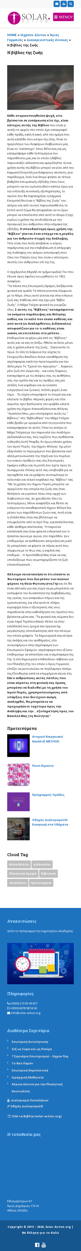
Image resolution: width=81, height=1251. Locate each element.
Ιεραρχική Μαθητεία (28, 1077)
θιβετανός (48, 873)
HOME (12, 35)
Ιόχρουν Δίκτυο (33, 35)
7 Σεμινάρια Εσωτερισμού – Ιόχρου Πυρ (40, 1056)
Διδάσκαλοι (42, 864)
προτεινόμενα (41, 883)
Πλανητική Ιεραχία (23, 873)
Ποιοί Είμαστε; (43, 766)
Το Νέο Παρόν (22, 1063)
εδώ (10, 935)
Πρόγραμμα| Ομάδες (48, 795)
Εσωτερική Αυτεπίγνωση (30, 1042)
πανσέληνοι (18, 883)
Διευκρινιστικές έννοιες (47, 40)
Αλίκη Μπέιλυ (19, 864)
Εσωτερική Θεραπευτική (30, 1070)
